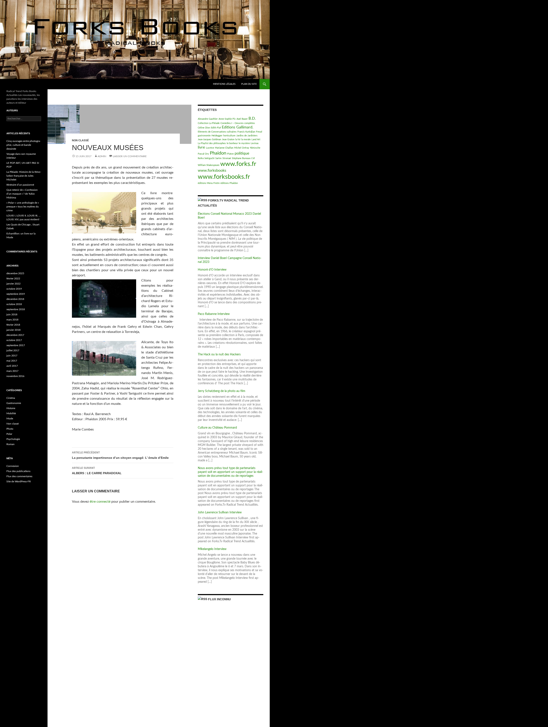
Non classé (80, 140)
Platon (230, 154)
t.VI (253, 158)
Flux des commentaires (19, 476)
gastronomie (204, 135)
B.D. (252, 118)
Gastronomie (13, 403)
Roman (10, 444)
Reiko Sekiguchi (206, 158)
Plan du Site (249, 84)
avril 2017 (12, 366)
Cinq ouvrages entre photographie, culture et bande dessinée (23, 145)
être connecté (100, 501)
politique (242, 153)
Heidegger (216, 135)
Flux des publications (18, 471)
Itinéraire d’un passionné (20, 184)
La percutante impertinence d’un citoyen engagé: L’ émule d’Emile (120, 455)
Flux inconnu (219, 599)
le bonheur (232, 143)
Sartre (218, 158)
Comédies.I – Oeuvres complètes (237, 123)
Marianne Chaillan (224, 148)
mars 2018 (12, 319)
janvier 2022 (13, 283)
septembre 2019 (15, 294)
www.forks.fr (238, 164)
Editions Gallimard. (237, 127)
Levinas (255, 143)
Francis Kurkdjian (246, 132)
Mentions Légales (224, 84)
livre (201, 147)
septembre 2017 (15, 345)
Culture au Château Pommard (217, 427)
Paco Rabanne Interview (214, 314)
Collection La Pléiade (209, 123)
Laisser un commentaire (130, 156)
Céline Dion (204, 128)
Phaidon (218, 153)
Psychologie (13, 439)
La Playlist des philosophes (212, 143)
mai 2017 (11, 360)
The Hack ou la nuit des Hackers (219, 354)
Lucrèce (210, 148)
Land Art (256, 139)
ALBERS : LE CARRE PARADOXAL (97, 470)
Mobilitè (11, 413)
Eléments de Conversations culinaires (217, 132)
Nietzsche (255, 148)
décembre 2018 (15, 299)
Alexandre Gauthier (208, 119)
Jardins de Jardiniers (247, 135)
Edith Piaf (216, 128)
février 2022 (13, 278)
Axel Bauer (242, 119)
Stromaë (226, 158)
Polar (9, 434)
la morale (246, 139)
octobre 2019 (14, 289)
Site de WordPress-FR (18, 481)
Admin (102, 156)
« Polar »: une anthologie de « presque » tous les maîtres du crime (22, 206)
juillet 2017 (12, 350)
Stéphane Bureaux (241, 158)
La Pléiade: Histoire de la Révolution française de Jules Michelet (23, 176)
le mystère (244, 143)
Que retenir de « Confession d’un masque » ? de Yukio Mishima (22, 194)
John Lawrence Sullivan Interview (220, 512)
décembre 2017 (15, 335)
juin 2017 (11, 355)
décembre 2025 (15, 273)
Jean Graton (228, 139)
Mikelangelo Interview (212, 549)
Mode (9, 418)
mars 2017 (12, 371)
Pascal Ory (203, 154)
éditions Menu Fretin (209, 183)
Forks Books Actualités (27, 84)
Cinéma (10, 398)
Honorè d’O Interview (212, 269)
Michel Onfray (241, 148)
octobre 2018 (14, 304)
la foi (237, 139)
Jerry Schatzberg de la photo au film (221, 391)
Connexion (12, 466)
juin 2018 (11, 314)
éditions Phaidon (229, 183)
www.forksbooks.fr (224, 177)
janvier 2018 (13, 330)
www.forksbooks (212, 170)
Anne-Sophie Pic (227, 119)
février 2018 (13, 324)
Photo (9, 429)
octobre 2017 (14, 340)
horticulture (229, 135)
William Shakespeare (208, 165)
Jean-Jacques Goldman (209, 139)
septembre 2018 (15, 309)
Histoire (10, 408)
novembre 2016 (15, 376)
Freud (259, 132)
